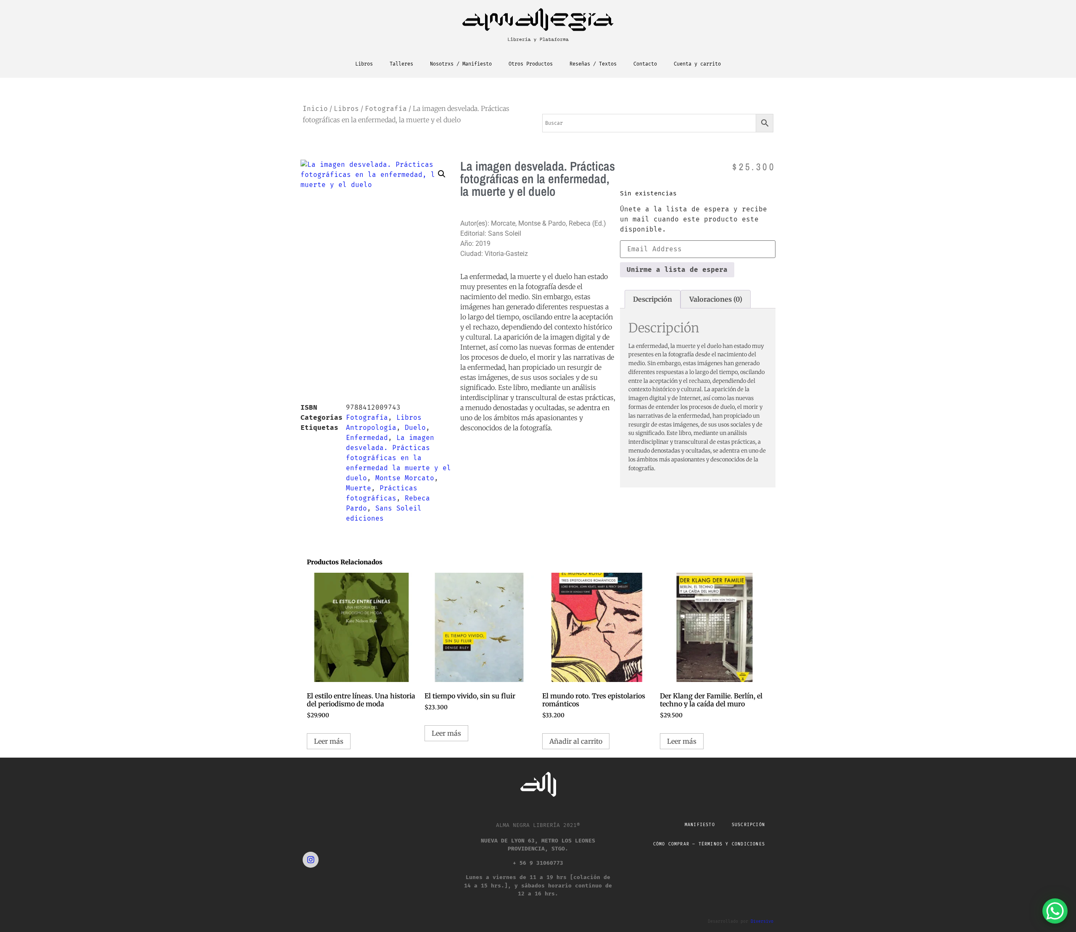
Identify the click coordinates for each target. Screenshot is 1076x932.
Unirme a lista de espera (677, 270)
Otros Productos (531, 64)
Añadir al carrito (575, 741)
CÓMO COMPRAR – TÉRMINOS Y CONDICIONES (709, 844)
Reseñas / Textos (593, 64)
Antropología (371, 428)
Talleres (401, 64)
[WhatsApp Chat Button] (1055, 911)
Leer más (328, 741)
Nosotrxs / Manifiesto (461, 64)
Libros (364, 64)
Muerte (358, 488)
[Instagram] (311, 860)
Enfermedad (367, 438)
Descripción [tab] (652, 299)
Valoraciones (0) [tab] (715, 299)
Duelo (415, 428)
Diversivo (762, 921)
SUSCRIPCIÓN (748, 824)
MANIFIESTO (700, 824)
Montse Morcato (404, 478)
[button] (441, 174)
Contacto (645, 64)
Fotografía (386, 109)
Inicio (315, 109)
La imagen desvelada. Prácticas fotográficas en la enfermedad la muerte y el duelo (398, 458)
